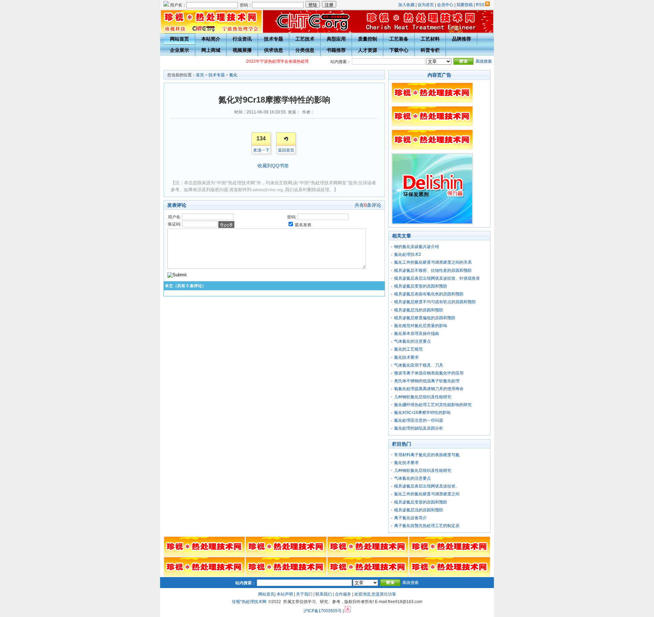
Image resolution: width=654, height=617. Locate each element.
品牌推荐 (461, 39)
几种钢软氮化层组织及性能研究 (422, 397)
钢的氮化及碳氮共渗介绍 (416, 246)
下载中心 (398, 50)
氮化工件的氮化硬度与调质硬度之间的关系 (433, 262)
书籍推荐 (336, 50)
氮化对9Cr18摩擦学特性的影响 (422, 412)
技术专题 (273, 39)
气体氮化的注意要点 (412, 341)
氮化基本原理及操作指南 (416, 333)
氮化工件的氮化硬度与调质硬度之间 (427, 494)
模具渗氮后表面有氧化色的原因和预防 (429, 294)
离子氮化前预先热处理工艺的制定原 (427, 525)
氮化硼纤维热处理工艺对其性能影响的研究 (433, 404)
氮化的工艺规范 (408, 349)
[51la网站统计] (348, 610)
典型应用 (336, 39)
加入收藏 (406, 4)
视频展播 (242, 50)
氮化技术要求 (406, 357)
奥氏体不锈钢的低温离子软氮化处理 (427, 381)
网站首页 (179, 39)
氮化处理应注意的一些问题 (418, 420)
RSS (480, 4)
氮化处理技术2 (407, 254)
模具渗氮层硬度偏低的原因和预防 (424, 317)
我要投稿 (464, 4)
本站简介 (210, 39)
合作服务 (343, 594)
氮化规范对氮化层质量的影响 (420, 325)
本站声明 (285, 594)
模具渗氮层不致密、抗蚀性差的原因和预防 (433, 270)
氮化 (233, 75)
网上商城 (210, 50)
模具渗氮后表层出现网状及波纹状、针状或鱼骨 (437, 278)
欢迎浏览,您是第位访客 (375, 594)
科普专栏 (430, 50)
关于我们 (304, 594)
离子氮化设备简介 (410, 517)
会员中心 (445, 4)
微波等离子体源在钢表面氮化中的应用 (429, 373)
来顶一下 (261, 150)
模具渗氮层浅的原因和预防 (418, 310)
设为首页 (426, 4)
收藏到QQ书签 (273, 165)
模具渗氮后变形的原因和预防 (420, 286)
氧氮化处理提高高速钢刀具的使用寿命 (429, 388)
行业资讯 (242, 39)
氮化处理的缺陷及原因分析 (418, 428)
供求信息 (273, 50)
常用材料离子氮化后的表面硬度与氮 (427, 454)
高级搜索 (484, 61)
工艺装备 (398, 39)
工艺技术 (304, 39)
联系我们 (323, 594)
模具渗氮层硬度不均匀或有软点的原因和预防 (435, 301)
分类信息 (304, 50)
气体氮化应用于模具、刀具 (418, 365)
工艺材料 (430, 39)
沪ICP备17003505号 (322, 610)
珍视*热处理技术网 (249, 601)
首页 (200, 75)
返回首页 (286, 150)
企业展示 (179, 50)
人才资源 (367, 50)
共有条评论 (368, 205)
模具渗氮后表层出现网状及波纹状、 (427, 486)
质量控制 (367, 39)
